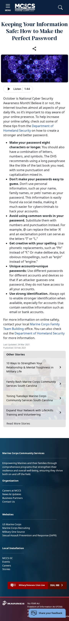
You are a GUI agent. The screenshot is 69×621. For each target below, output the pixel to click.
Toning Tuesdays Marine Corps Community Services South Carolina (29, 398)
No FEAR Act (33, 603)
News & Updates (11, 494)
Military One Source (13, 531)
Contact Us (8, 501)
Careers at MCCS (11, 490)
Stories (6, 569)
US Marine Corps (11, 524)
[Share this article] (34, 48)
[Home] (25, 7)
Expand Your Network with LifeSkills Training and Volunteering (29, 412)
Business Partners (12, 498)
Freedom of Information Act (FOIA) (44, 606)
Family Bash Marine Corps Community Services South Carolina (31, 384)
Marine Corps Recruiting (16, 528)
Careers (6, 565)
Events (6, 561)
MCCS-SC (7, 558)
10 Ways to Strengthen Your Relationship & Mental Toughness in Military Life (29, 367)
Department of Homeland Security (40, 333)
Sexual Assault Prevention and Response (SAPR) (29, 535)
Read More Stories (18, 423)
